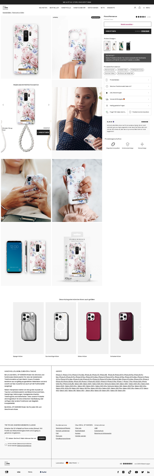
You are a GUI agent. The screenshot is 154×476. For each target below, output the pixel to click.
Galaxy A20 (64, 390)
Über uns (78, 428)
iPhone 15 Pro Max (92, 377)
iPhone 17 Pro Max (78, 375)
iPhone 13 (141, 377)
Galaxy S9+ (106, 390)
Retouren (59, 436)
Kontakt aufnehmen (63, 431)
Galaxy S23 (81, 386)
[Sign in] (135, 7)
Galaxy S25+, (124, 384)
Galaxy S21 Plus (85, 388)
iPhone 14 (102, 377)
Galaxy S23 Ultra (101, 386)
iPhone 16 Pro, (119, 375)
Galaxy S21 (75, 388)
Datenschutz (98, 431)
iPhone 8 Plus (111, 381)
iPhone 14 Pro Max (131, 377)
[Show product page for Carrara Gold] (114, 46)
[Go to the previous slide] (3, 104)
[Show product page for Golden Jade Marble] (121, 46)
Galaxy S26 (78, 384)
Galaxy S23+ (90, 386)
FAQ (57, 433)
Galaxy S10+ (80, 390)
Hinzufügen (43, 132)
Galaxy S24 (145, 384)
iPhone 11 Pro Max (127, 379)
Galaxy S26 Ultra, (98, 384)
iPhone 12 (96, 379)
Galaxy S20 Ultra (128, 388)
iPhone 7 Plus (128, 381)
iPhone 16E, (103, 375)
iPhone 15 (62, 377)
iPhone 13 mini (78, 379)
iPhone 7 (120, 381)
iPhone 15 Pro (70, 377)
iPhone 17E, (96, 375)
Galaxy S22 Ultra (140, 386)
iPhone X (84, 381)
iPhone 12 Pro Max (105, 379)
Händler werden (80, 436)
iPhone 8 (104, 381)
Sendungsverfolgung (63, 428)
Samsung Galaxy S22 (115, 386)
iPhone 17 (59, 375)
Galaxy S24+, (60, 386)
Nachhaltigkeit (80, 431)
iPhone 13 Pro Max (66, 379)
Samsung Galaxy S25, (112, 384)
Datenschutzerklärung (24, 446)
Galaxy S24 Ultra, (71, 386)
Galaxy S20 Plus (116, 388)
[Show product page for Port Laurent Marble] (128, 46)
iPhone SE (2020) (94, 381)
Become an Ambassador (102, 433)
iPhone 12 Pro (87, 379)
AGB (95, 428)
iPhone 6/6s (137, 381)
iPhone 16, (111, 375)
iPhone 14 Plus (119, 377)
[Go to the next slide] (49, 104)
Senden (42, 438)
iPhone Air (88, 375)
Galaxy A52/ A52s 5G (63, 388)
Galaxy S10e (89, 390)
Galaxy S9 (97, 390)
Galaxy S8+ (122, 390)
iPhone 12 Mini (116, 379)
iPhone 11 (146, 379)
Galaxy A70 (139, 388)
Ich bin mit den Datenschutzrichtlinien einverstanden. (19, 445)
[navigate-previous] (140, 327)
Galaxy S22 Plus (128, 386)
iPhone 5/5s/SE (68, 384)
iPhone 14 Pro (109, 377)
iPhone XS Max (68, 381)
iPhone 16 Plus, (129, 375)
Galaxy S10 (72, 390)
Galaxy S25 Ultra (134, 384)
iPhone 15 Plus (80, 377)
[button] (135, 463)
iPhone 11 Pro (138, 379)
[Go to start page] (5, 7)
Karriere (77, 433)
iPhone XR (77, 381)
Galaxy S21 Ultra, (96, 388)
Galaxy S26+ (87, 384)
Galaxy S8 (113, 390)
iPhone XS (59, 381)
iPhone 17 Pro (67, 375)
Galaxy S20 (106, 388)
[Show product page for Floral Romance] (107, 46)
